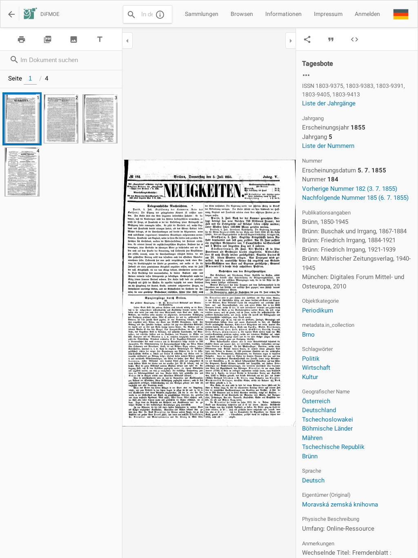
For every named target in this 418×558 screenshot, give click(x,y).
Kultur (310, 377)
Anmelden (367, 14)
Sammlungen (201, 14)
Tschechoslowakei (327, 419)
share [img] (307, 39)
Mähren (312, 438)
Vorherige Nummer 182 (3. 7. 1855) (349, 188)
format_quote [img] (331, 39)
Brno (308, 334)
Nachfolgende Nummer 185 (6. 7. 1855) (355, 197)
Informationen (283, 14)
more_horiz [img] (306, 75)
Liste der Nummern (328, 146)
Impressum (328, 14)
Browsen (242, 14)
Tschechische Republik (333, 447)
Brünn (310, 456)
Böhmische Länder (327, 428)
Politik (311, 358)
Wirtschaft (316, 367)
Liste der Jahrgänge (329, 103)
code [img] (354, 39)
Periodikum (317, 310)
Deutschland (319, 410)
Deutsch (313, 480)
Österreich (316, 401)
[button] (401, 14)
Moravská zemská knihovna (340, 504)
